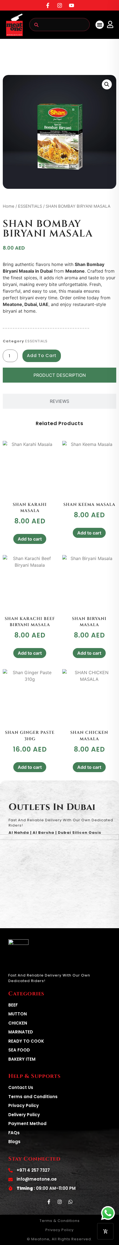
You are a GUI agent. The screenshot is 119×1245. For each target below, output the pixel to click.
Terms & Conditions (60, 1220)
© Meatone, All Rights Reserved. (59, 1239)
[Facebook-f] (47, 5)
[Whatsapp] (70, 1201)
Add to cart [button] (30, 539)
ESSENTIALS (30, 206)
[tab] (59, 375)
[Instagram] (59, 5)
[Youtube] (71, 5)
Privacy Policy (59, 1230)
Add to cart (41, 355)
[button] (99, 25)
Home (8, 206)
